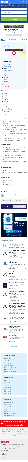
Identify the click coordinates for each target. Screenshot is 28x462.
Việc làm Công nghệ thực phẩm (10, 371)
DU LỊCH (8, 436)
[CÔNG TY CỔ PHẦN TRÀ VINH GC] (5, 245)
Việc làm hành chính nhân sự (9, 413)
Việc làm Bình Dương (7, 384)
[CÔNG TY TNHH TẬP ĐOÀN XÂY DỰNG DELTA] (5, 264)
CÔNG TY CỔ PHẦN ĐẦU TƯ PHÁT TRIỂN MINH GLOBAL (16, 319)
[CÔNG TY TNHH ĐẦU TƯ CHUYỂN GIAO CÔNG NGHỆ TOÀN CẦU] (5, 338)
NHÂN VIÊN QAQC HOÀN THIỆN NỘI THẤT (16, 272)
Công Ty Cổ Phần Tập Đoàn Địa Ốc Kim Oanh (14, 31)
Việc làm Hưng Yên (7, 393)
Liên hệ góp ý (3, 457)
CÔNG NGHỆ (8, 431)
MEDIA (3, 429)
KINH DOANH (8, 429)
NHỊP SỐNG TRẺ (14, 430)
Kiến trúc (6, 66)
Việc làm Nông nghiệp (8, 365)
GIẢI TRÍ (14, 435)
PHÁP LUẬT (3, 436)
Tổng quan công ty (11, 39)
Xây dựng (10, 66)
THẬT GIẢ (24, 433)
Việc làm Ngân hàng (7, 363)
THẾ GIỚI (3, 433)
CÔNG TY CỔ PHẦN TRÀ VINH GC (16, 244)
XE (8, 433)
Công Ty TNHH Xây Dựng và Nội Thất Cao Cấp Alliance (17, 254)
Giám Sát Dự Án (13, 335)
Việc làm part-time (7, 404)
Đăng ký (19, 5)
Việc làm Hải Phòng (7, 391)
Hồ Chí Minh (6, 46)
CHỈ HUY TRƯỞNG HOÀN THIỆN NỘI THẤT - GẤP (16, 292)
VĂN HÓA (14, 433)
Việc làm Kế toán (7, 358)
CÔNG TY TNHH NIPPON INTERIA (16, 329)
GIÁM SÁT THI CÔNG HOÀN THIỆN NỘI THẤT (17, 251)
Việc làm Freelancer (7, 407)
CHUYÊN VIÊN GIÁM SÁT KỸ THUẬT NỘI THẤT (16, 327)
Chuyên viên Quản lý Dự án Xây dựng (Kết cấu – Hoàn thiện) (16, 283)
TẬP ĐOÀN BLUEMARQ (14, 285)
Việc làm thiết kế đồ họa (8, 415)
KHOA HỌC (19, 431)
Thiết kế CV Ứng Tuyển (10, 195)
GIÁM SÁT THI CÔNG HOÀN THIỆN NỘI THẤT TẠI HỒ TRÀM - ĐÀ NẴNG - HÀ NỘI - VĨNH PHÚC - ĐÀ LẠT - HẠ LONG (17, 306)
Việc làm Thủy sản (7, 369)
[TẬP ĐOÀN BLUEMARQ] (5, 285)
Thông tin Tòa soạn (5, 453)
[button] (23, 1)
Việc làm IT (5, 409)
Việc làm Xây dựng (7, 360)
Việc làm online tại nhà (8, 402)
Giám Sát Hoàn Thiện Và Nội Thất (17, 243)
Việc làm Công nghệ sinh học (9, 367)
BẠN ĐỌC (24, 431)
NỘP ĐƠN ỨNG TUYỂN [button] (14, 34)
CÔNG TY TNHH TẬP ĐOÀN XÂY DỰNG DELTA (17, 265)
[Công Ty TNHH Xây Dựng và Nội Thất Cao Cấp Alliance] (5, 253)
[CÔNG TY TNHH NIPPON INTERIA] (5, 329)
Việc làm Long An (7, 387)
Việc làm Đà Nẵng (7, 389)
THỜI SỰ (3, 431)
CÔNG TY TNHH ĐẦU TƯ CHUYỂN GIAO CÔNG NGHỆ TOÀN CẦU (17, 338)
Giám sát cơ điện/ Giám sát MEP (17, 317)
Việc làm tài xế (6, 411)
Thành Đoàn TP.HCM (5, 454)
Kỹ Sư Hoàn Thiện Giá (14, 262)
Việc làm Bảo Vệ (6, 362)
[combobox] (14, 9)
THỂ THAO (19, 429)
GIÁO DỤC (24, 429)
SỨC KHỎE (19, 433)
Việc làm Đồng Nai (7, 385)
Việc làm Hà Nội (6, 382)
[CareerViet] (18, 425)
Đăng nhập (24, 5)
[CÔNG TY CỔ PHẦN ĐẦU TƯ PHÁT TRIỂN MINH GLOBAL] (5, 319)
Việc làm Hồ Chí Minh (7, 380)
